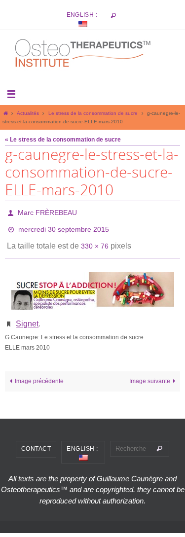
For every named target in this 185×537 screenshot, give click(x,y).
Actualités (28, 113)
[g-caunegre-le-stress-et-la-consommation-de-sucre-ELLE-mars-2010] (92, 283)
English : (83, 14)
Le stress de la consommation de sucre (93, 113)
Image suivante (149, 370)
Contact (36, 438)
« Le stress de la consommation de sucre (63, 139)
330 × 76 (95, 240)
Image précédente (39, 370)
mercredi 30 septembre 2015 (63, 226)
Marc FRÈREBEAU (47, 211)
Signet (27, 315)
